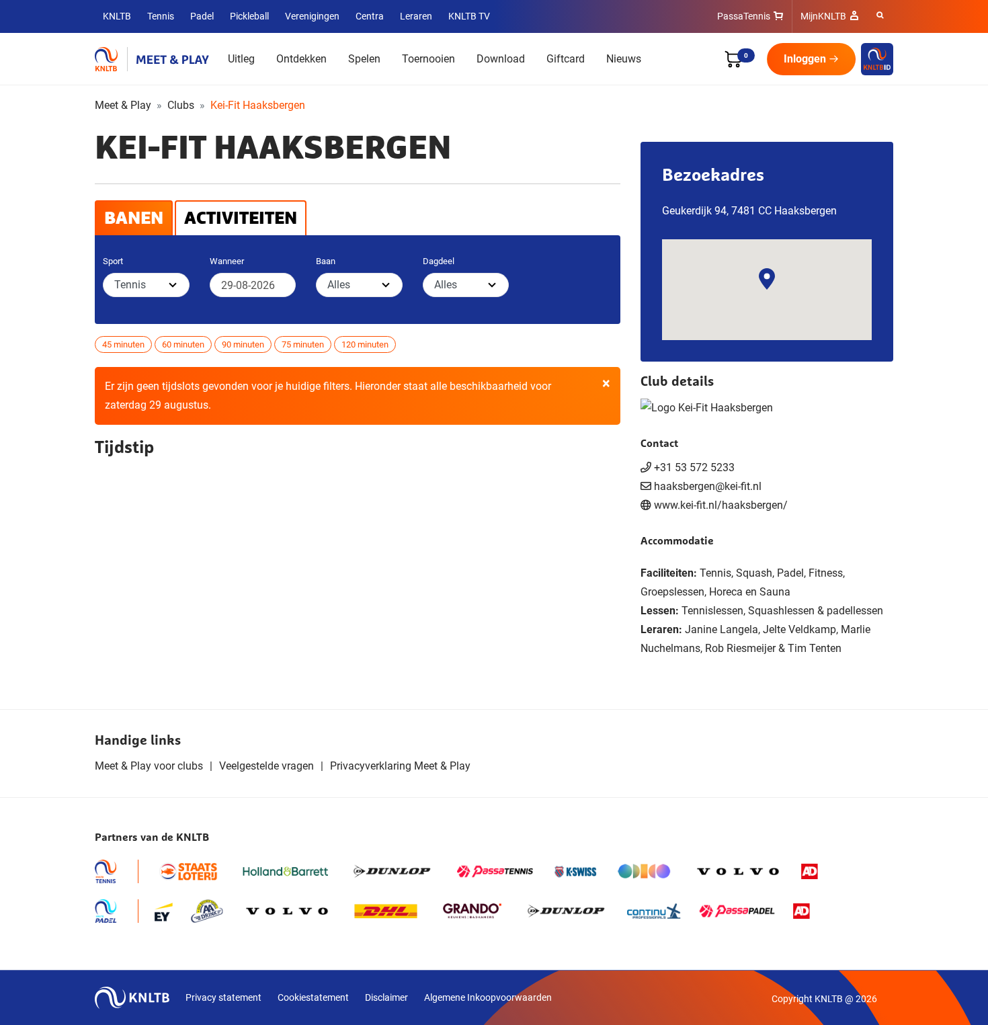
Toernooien (428, 58)
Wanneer (227, 261)
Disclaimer (386, 997)
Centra (370, 16)
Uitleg (241, 58)
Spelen (364, 58)
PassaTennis (743, 16)
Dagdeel (438, 261)
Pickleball (249, 16)
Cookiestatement (313, 997)
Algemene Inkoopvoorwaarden (488, 997)
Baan (325, 261)
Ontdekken (301, 58)
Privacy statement (223, 997)
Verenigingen (312, 16)
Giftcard (565, 58)
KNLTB (117, 16)
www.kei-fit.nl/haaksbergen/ (721, 505)
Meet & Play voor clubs (149, 766)
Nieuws (623, 58)
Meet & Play (123, 105)
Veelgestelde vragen (266, 766)
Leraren (416, 16)
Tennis (160, 16)
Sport (113, 261)
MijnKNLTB (823, 16)
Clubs (180, 105)
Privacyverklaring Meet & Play (400, 766)
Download (501, 58)
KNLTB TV (469, 16)
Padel (202, 16)
